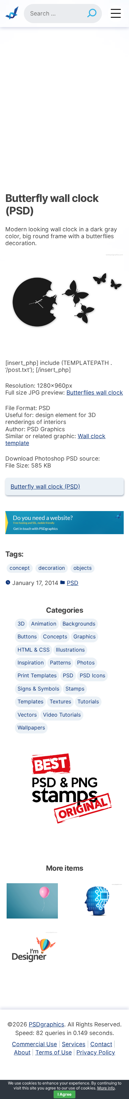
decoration (51, 568)
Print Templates (37, 675)
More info (106, 1087)
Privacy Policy (95, 1052)
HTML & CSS (34, 649)
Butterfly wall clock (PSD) (45, 486)
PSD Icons (92, 675)
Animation (43, 623)
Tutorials (88, 701)
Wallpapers (31, 727)
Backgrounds (79, 623)
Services (73, 1044)
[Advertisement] (64, 94)
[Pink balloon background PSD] (32, 901)
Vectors (27, 714)
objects (82, 568)
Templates (30, 701)
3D (21, 623)
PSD (72, 582)
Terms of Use (53, 1052)
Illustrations (70, 649)
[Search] (92, 13)
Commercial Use (34, 1044)
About (22, 1052)
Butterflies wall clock (94, 392)
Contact (101, 1044)
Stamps (74, 688)
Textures (60, 701)
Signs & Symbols (38, 688)
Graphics (84, 636)
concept (20, 568)
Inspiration (31, 662)
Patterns (60, 662)
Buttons (27, 636)
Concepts (55, 636)
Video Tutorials (62, 714)
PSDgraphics (46, 1024)
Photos (86, 662)
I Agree (64, 1094)
